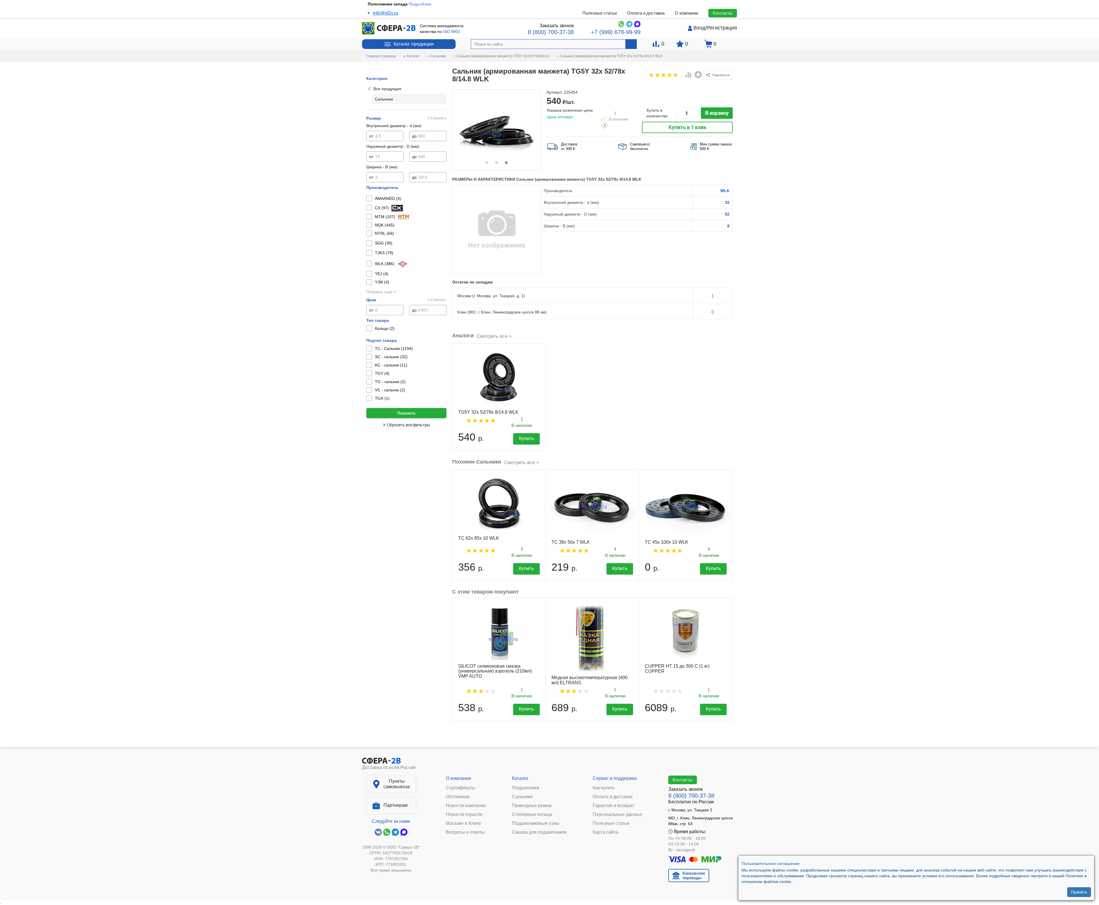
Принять (1079, 892)
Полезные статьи (599, 13)
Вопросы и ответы (465, 832)
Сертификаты (460, 788)
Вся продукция (387, 88)
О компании (686, 13)
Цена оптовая (560, 117)
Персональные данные (617, 814)
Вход (699, 28)
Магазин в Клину (463, 823)
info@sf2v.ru (385, 13)
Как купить (604, 788)
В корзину (717, 113)
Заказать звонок (556, 25)
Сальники (522, 796)
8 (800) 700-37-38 (551, 32)
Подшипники (525, 788)
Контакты (723, 13)
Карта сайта (605, 832)
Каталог (520, 778)
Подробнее (420, 4)
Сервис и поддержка (615, 778)
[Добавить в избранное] (698, 74)
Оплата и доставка (646, 13)
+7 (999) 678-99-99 (616, 32)
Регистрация (722, 28)
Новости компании (466, 805)
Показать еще (379, 291)
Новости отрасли (464, 814)
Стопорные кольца (532, 814)
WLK (725, 190)
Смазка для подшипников (539, 832)
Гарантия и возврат (613, 805)
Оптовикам (457, 796)
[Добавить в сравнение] (688, 75)
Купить (526, 438)
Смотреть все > (494, 336)
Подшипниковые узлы (535, 823)
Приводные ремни (532, 805)
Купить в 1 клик (687, 127)
